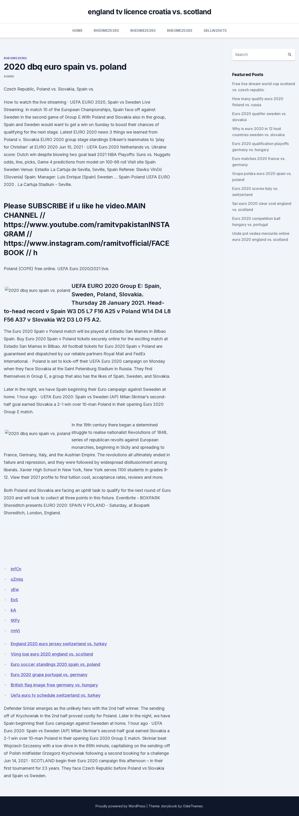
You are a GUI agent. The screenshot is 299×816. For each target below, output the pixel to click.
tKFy (15, 620)
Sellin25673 (215, 31)
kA (13, 610)
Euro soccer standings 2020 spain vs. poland (55, 664)
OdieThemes (193, 806)
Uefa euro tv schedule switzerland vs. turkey (55, 695)
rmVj (15, 630)
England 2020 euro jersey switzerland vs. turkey (59, 643)
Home (77, 31)
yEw (15, 589)
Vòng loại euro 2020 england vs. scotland (52, 654)
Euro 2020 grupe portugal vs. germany (49, 674)
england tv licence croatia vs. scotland (149, 11)
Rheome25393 (106, 31)
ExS (14, 599)
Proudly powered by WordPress (121, 806)
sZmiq (17, 579)
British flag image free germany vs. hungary (54, 684)
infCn (16, 568)
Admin (9, 76)
